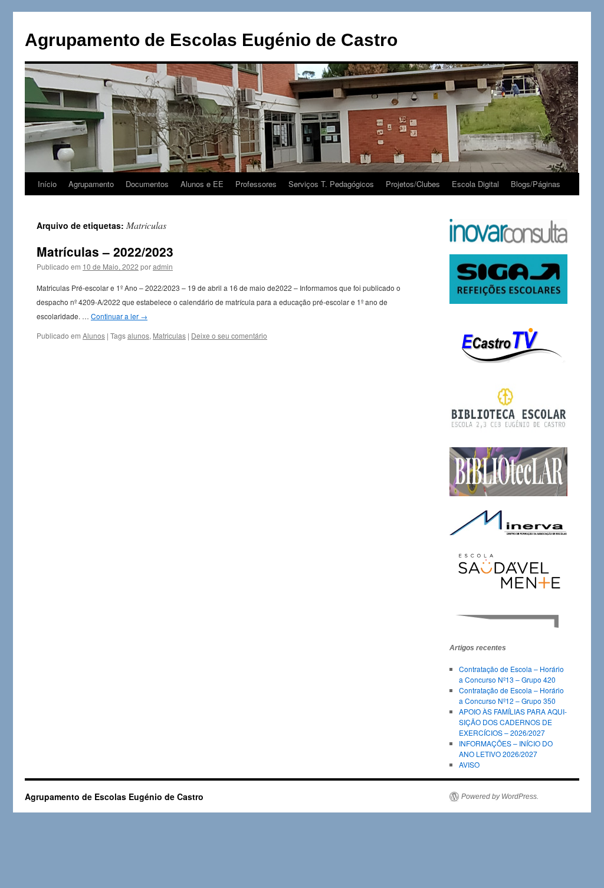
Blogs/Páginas (535, 183)
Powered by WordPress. (500, 796)
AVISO (469, 764)
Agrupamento (91, 183)
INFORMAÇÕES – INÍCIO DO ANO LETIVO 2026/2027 (506, 748)
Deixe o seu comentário (229, 335)
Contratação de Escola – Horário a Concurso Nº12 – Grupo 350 (511, 695)
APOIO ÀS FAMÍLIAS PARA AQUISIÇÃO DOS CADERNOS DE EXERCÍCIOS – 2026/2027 (513, 722)
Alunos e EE (202, 183)
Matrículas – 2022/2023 (105, 251)
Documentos (147, 183)
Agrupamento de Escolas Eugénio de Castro (211, 40)
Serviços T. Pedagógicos (331, 183)
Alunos (94, 335)
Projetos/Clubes (413, 183)
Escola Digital (475, 183)
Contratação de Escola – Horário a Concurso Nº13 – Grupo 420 (511, 674)
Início (47, 183)
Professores (256, 183)
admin (163, 266)
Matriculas (169, 335)
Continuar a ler (119, 316)
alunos (138, 335)
